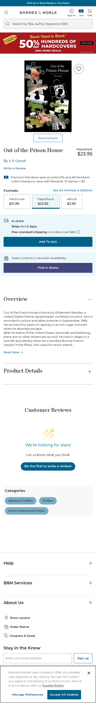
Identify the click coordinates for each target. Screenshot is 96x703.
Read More (11, 352)
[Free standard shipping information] (78, 232)
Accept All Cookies (64, 694)
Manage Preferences (27, 694)
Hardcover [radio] (17, 201)
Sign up (83, 658)
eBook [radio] (72, 201)
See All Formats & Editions (72, 190)
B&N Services (18, 582)
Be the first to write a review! (48, 466)
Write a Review (15, 168)
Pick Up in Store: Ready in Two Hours (48, 3)
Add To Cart (48, 241)
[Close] (89, 673)
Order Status (19, 627)
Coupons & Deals (22, 636)
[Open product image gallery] (48, 96)
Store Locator (20, 618)
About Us (14, 602)
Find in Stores (48, 267)
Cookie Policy (53, 685)
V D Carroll (17, 161)
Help (9, 563)
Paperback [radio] (46, 201)
